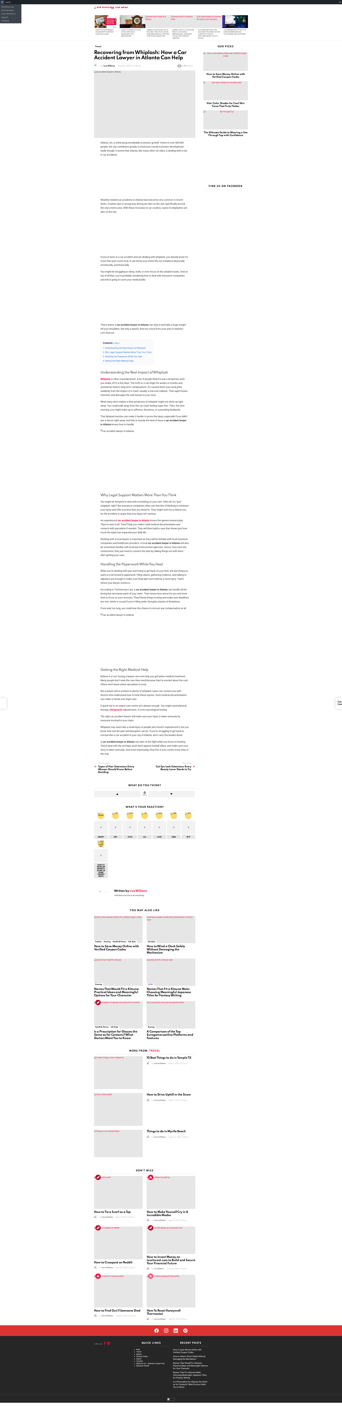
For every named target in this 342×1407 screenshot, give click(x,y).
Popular (150, 1276)
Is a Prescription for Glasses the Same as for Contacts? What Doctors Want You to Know (209, 34)
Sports (139, 1354)
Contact (139, 1361)
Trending (98, 1002)
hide (116, 343)
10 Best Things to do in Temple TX (169, 1057)
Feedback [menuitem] (5, 21)
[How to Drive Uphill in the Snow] (118, 1109)
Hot (150, 1177)
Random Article (142, 1366)
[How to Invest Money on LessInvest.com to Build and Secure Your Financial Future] (171, 1240)
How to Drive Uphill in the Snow (169, 1094)
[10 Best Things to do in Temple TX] (118, 1072)
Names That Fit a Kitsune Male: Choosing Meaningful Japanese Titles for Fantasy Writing (183, 34)
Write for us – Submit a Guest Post (150, 1363)
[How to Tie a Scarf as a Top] (118, 1192)
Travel (154, 1051)
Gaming (172, 12)
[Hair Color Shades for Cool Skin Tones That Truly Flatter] (225, 90)
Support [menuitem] (4, 17)
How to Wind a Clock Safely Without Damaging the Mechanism (166, 949)
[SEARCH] (246, 12)
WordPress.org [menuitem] (7, 7)
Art (118, 12)
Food (162, 12)
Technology (202, 12)
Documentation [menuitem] (7, 10)
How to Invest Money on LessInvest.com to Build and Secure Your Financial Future (171, 1260)
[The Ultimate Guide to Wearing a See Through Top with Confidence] (225, 119)
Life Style (185, 12)
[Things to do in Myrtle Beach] (118, 1143)
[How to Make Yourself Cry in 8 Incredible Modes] (171, 1192)
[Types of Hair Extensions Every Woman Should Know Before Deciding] (3, 703)
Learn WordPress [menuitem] (8, 14)
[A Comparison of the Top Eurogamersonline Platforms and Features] (235, 21)
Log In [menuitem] (8, 2)
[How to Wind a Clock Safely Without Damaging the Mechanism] (132, 21)
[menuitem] (2, 2)
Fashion (98, 942)
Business (128, 12)
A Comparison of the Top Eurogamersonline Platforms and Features (235, 32)
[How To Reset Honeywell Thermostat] (171, 1291)
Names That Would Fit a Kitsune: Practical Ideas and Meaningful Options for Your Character (116, 992)
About (138, 1359)
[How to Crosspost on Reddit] (118, 1242)
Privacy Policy (142, 1356)
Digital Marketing (146, 12)
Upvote (117, 794)
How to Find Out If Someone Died (117, 1310)
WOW (150, 984)
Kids (138, 1349)
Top (99, 12)
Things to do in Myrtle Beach (166, 1131)
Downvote (171, 794)
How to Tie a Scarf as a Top (112, 1212)
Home (109, 12)
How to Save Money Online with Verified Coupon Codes (104, 32)
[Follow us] (241, 12)
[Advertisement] (144, 178)
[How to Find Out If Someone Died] (118, 1291)
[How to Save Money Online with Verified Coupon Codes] (107, 21)
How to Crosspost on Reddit (113, 1262)
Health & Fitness (119, 942)
